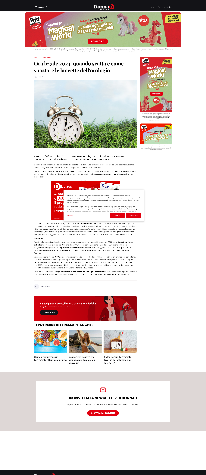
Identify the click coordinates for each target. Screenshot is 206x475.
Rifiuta (117, 215)
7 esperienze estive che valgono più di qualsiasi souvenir (82, 359)
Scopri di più (49, 312)
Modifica (70, 215)
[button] (39, 7)
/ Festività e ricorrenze (43, 58)
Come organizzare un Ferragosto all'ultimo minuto (50, 358)
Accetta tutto (133, 215)
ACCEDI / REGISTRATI (159, 7)
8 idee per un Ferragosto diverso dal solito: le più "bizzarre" (117, 359)
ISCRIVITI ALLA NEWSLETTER (103, 413)
